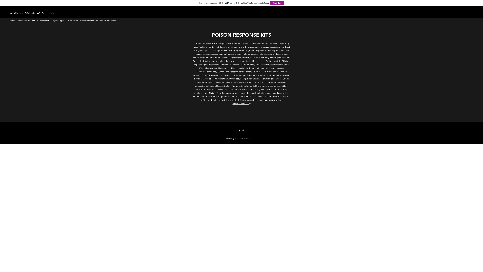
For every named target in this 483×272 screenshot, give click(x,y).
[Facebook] (239, 130)
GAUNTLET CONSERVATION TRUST (33, 12)
